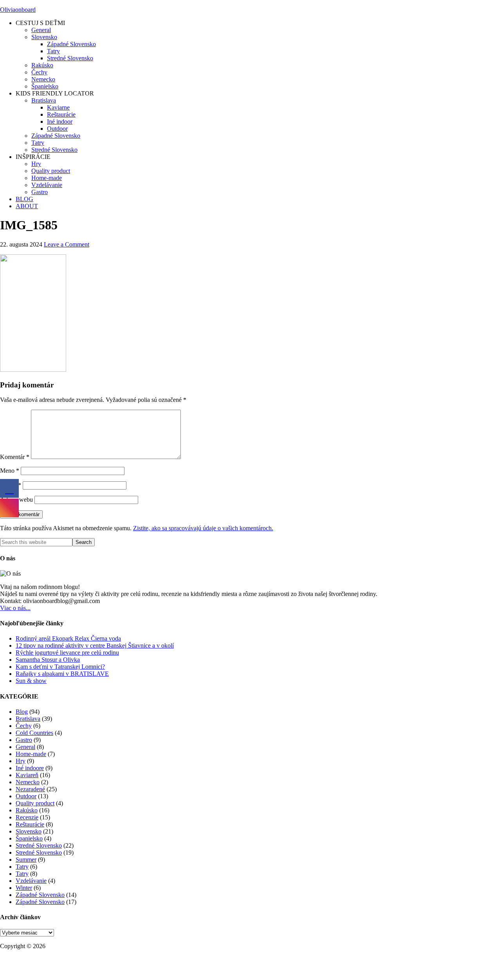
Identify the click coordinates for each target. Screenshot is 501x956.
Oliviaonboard (18, 9)
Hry (20, 761)
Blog (22, 711)
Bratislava (28, 718)
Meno (9, 470)
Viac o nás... (15, 608)
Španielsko (29, 838)
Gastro (24, 739)
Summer (26, 859)
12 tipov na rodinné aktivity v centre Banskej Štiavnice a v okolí (95, 645)
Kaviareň (27, 775)
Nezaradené (30, 789)
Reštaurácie (30, 824)
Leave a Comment (66, 244)
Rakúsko (27, 810)
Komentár (14, 457)
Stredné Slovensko (39, 845)
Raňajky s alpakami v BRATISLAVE (62, 673)
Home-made (31, 754)
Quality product (35, 803)
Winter (24, 887)
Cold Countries (34, 732)
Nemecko (28, 782)
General (25, 747)
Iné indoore (30, 768)
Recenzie (27, 817)
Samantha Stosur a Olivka (48, 659)
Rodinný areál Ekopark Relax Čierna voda (68, 638)
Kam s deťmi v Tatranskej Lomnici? (60, 666)
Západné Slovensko (40, 894)
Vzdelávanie (31, 880)
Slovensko (28, 831)
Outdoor (26, 796)
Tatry (22, 866)
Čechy (24, 725)
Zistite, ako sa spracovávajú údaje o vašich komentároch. (203, 528)
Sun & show (31, 680)
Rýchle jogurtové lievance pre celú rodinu (67, 652)
